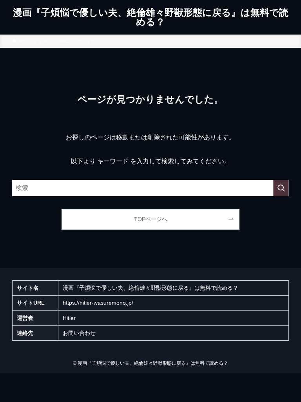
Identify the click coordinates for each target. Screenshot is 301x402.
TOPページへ (150, 219)
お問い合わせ (79, 333)
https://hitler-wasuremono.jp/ (98, 303)
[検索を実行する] (281, 188)
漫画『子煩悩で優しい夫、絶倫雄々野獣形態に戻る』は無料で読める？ (150, 17)
